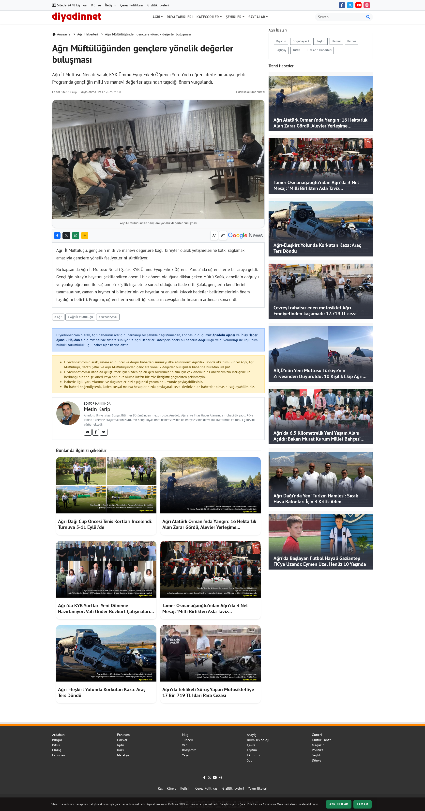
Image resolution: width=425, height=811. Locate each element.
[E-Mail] (87, 432)
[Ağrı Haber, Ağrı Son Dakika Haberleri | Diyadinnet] (76, 16)
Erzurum (123, 734)
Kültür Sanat (321, 740)
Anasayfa (63, 34)
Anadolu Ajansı (223, 335)
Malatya (123, 755)
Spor (250, 760)
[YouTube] (358, 5)
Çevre (251, 745)
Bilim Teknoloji (258, 740)
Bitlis (56, 745)
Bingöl (57, 740)
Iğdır (120, 745)
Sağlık (316, 755)
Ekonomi (253, 755)
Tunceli (187, 740)
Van (184, 745)
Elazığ (56, 750)
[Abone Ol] (245, 236)
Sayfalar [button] (256, 17)
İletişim (110, 5)
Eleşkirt (320, 41)
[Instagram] (367, 5)
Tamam (362, 804)
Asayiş (251, 734)
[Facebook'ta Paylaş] (57, 235)
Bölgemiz (189, 750)
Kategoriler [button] (208, 17)
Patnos (351, 41)
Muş (185, 734)
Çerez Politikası (131, 5)
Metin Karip (69, 92)
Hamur (336, 41)
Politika (317, 750)
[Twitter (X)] (350, 5)
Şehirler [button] (234, 17)
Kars (120, 750)
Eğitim (252, 750)
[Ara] (368, 17)
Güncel (317, 734)
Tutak (296, 50)
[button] (84, 235)
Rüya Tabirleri (180, 17)
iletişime (163, 377)
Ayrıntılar (338, 804)
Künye (96, 5)
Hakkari (122, 740)
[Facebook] (342, 5)
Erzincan (58, 755)
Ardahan (58, 734)
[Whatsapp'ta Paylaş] (75, 235)
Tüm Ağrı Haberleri (319, 50)
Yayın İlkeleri (257, 788)
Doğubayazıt (300, 41)
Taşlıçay (281, 50)
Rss (160, 788)
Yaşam (186, 755)
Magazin (318, 745)
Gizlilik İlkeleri (158, 5)
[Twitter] (103, 432)
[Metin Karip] (68, 412)
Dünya (316, 760)
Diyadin (281, 41)
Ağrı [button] (156, 17)
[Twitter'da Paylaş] (66, 235)
